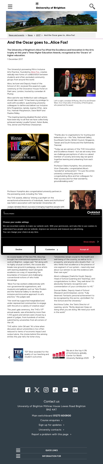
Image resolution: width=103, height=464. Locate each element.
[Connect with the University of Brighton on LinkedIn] (75, 389)
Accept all (84, 249)
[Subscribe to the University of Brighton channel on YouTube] (65, 389)
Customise (50, 249)
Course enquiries (50, 420)
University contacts (50, 429)
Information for (51, 456)
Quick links (51, 450)
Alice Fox (35, 72)
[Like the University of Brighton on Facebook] (27, 389)
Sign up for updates (50, 424)
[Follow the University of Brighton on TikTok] (55, 389)
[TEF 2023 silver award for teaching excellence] (18, 354)
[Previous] (9, 357)
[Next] (93, 357)
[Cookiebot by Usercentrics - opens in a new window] (89, 213)
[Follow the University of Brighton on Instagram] (46, 389)
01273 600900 (62, 415)
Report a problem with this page (50, 434)
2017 (38, 35)
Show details (89, 242)
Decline (19, 249)
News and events (16, 35)
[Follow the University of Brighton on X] (36, 389)
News (30, 35)
